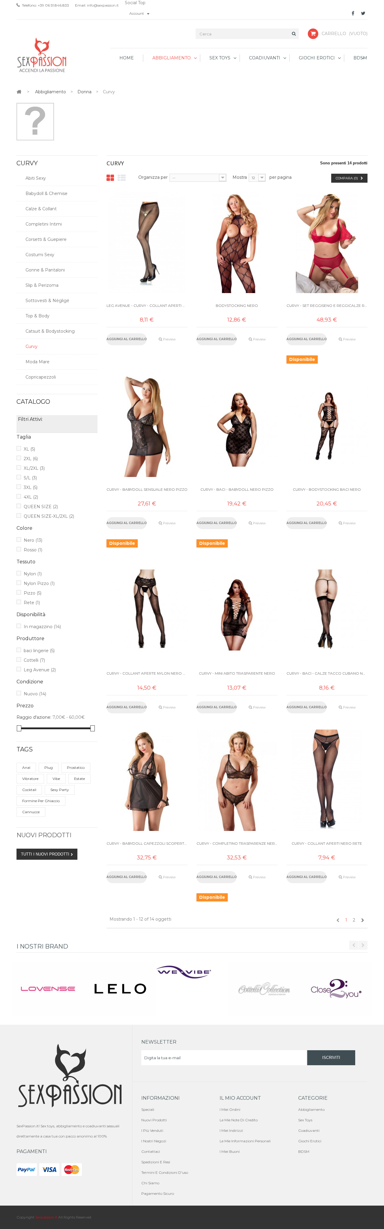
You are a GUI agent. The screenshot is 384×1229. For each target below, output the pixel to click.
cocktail (29, 789)
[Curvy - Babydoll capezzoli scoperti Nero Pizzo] (147, 780)
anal (26, 767)
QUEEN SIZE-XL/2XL (49, 516)
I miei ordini (230, 1109)
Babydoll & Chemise (47, 193)
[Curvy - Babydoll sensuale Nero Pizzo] (147, 426)
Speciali (147, 1109)
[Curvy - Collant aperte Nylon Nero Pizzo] (147, 610)
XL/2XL (34, 468)
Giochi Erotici (309, 1141)
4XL (31, 497)
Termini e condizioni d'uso (164, 1172)
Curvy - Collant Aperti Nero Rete (327, 843)
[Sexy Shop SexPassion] (42, 55)
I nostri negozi (153, 1141)
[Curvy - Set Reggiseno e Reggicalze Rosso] (327, 242)
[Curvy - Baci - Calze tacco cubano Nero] (327, 610)
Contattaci (150, 1151)
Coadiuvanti (309, 1130)
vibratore (30, 778)
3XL (31, 487)
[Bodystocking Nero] (237, 242)
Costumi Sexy (40, 254)
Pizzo (32, 593)
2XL (31, 458)
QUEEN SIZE (41, 506)
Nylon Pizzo (39, 583)
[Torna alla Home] (18, 91)
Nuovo (35, 694)
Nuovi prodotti (43, 835)
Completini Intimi (44, 224)
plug (48, 767)
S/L (30, 478)
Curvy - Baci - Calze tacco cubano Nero (327, 673)
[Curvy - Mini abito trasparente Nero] (237, 610)
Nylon (33, 574)
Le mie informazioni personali (245, 1141)
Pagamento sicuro (157, 1193)
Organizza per (153, 177)
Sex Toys (305, 1120)
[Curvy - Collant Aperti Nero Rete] (327, 780)
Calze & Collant (41, 208)
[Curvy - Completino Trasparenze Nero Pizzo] (237, 780)
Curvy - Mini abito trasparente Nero (237, 673)
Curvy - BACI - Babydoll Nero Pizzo (237, 489)
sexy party (59, 789)
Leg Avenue (40, 670)
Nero (33, 540)
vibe (56, 778)
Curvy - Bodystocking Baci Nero (327, 489)
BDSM (303, 1151)
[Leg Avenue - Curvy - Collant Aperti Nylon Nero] (147, 242)
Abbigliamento (311, 1109)
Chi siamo (150, 1183)
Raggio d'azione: (33, 717)
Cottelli (34, 660)
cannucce (31, 812)
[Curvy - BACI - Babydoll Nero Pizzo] (237, 426)
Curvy (32, 346)
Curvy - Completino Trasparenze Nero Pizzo (237, 843)
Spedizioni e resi (155, 1162)
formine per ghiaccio (41, 801)
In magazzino (42, 626)
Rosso (33, 550)
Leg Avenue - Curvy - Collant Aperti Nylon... (147, 305)
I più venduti (152, 1130)
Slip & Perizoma (42, 285)
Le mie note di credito (239, 1120)
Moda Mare (38, 361)
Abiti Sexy (36, 178)
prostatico (76, 767)
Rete (32, 602)
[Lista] (122, 178)
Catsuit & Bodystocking (50, 331)
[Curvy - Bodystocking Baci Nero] (327, 426)
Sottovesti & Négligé (47, 300)
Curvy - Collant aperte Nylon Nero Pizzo (147, 673)
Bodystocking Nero (237, 305)
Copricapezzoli (41, 377)
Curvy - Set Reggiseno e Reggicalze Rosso (327, 305)
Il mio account (240, 1098)
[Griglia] (110, 178)
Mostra (239, 177)
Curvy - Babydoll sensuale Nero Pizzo (147, 489)
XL (29, 449)
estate (79, 778)
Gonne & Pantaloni (45, 270)
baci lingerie (39, 650)
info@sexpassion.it (102, 5)
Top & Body (38, 316)
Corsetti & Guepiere (46, 239)
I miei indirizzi (231, 1130)
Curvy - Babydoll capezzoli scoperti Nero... (147, 843)
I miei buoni (230, 1151)
